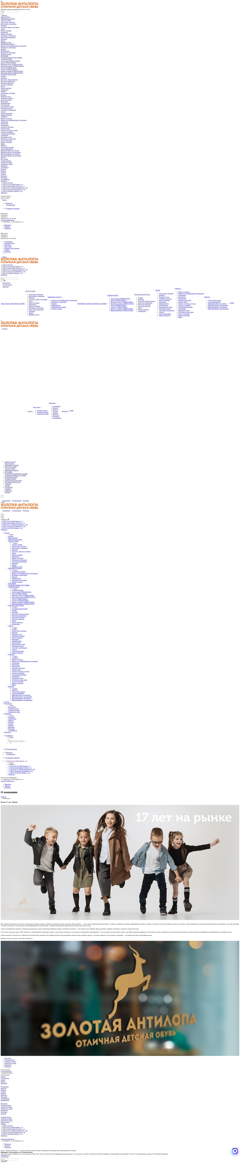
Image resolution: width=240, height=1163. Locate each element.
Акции (3, 1080)
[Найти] (2, 13)
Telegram (7, 227)
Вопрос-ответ (5, 1122)
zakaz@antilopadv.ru (8, 220)
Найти (3, 1161)
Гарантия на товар (6, 1109)
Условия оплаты (6, 1105)
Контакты (4, 1095)
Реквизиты (4, 1110)
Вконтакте (7, 225)
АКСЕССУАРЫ (17, 545)
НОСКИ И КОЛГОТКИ (19, 609)
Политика (4, 1112)
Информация (5, 1100)
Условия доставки (6, 1107)
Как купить (12, 707)
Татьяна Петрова (6, 1071)
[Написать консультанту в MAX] (235, 1151)
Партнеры (4, 1097)
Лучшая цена (5, 1078)
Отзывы (3, 1092)
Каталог (10, 536)
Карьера (3, 1093)
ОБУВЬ (14, 629)
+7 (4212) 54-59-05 (11, 191)
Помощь (3, 1114)
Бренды (3, 1081)
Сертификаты (5, 1098)
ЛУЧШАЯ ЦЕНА (17, 590)
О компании (5, 1087)
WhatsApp (4, 193)
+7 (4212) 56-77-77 (14, 188)
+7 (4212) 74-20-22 (13, 189)
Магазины (4, 1103)
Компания (11, 717)
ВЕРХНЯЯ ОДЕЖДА (19, 572)
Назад (12, 534)
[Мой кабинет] (1, 499)
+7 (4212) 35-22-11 (7, 182)
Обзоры (3, 1124)
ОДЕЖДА (15, 658)
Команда (3, 1090)
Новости (3, 1088)
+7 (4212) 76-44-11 (13, 186)
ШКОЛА (15, 690)
